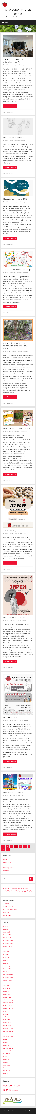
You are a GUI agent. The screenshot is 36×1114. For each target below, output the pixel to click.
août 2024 (6, 986)
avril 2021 (6, 1062)
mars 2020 (6, 1073)
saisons (15, 1090)
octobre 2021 (7, 1051)
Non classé (6, 870)
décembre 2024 (8, 974)
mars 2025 (6, 966)
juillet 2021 (6, 1054)
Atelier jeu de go (10, 530)
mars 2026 (6, 932)
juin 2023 (6, 1014)
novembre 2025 (8, 943)
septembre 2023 (8, 1008)
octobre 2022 (7, 1034)
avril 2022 (6, 1042)
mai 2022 (6, 1039)
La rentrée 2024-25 (11, 717)
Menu (6, 22)
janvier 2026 (7, 937)
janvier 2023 (7, 1025)
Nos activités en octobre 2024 (15, 617)
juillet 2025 (6, 954)
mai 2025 (6, 960)
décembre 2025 (8, 940)
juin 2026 (6, 926)
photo (13, 1090)
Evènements (9, 112)
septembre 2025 (8, 949)
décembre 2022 (8, 1028)
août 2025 (6, 952)
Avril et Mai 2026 (8, 906)
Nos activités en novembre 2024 (16, 428)
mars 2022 (6, 1045)
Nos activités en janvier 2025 (15, 199)
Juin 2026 (6, 904)
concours (8, 1085)
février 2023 (7, 1022)
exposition (24, 1086)
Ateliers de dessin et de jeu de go (17, 269)
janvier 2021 (7, 1071)
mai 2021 (6, 1059)
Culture (5, 859)
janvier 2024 (7, 997)
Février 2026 (7, 915)
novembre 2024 (8, 977)
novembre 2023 (8, 1003)
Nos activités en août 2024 (14, 792)
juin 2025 (6, 957)
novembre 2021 (8, 1048)
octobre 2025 (7, 946)
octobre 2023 (7, 1005)
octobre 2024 (7, 980)
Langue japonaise (8, 868)
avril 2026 (6, 929)
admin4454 (21, 65)
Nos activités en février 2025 (15, 137)
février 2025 (7, 969)
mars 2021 (6, 1065)
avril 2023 (6, 1017)
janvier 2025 (7, 971)
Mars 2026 (6, 912)
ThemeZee (28, 1111)
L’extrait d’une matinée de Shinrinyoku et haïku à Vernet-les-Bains (17, 346)
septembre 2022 (8, 1037)
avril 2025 (6, 963)
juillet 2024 (6, 988)
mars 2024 (6, 994)
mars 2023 (6, 1020)
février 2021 (6, 1068)
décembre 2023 (8, 1000)
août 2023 (6, 1011)
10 (3, 849)
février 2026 (7, 935)
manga (7, 1089)
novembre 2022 (8, 1031)
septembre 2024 (8, 983)
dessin (17, 1085)
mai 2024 (6, 991)
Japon (5, 865)
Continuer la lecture (10, 106)
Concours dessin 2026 (10, 909)
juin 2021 (6, 1056)
